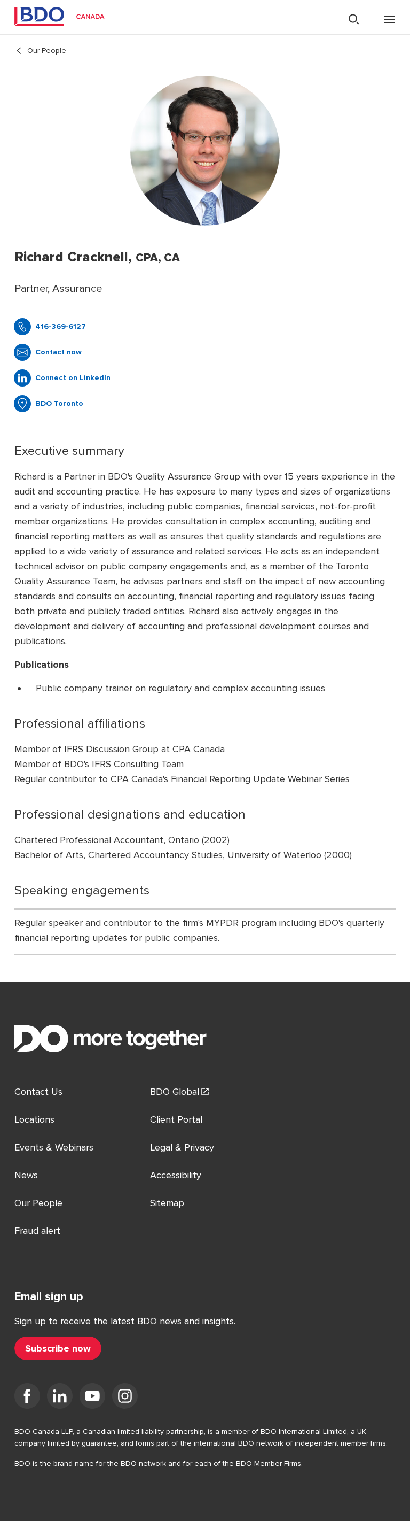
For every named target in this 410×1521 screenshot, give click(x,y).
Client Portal (176, 1119)
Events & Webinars (53, 1147)
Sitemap (167, 1203)
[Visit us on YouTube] (92, 1398)
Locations (34, 1119)
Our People (46, 50)
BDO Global (174, 1092)
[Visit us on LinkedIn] (60, 1398)
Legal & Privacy (182, 1147)
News (26, 1175)
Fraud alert (37, 1231)
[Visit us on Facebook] (27, 1398)
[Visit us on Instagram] (125, 1398)
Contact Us (38, 1092)
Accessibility (175, 1175)
